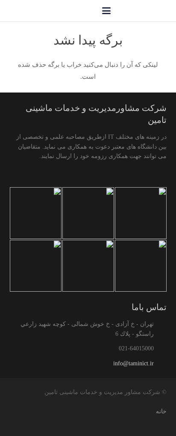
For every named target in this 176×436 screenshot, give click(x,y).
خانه (161, 411)
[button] (106, 10)
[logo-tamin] (147, 10)
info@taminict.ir (133, 363)
